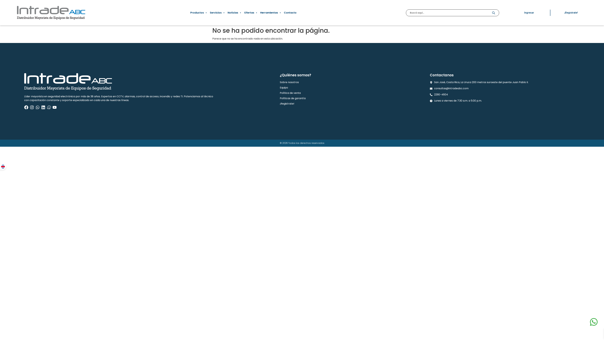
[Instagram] (32, 107)
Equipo (284, 87)
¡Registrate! (287, 103)
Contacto (290, 12)
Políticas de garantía (293, 98)
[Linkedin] (43, 107)
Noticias (233, 12)
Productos (197, 12)
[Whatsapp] (38, 107)
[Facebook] (26, 107)
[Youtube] (55, 107)
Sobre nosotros (289, 82)
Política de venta (290, 93)
